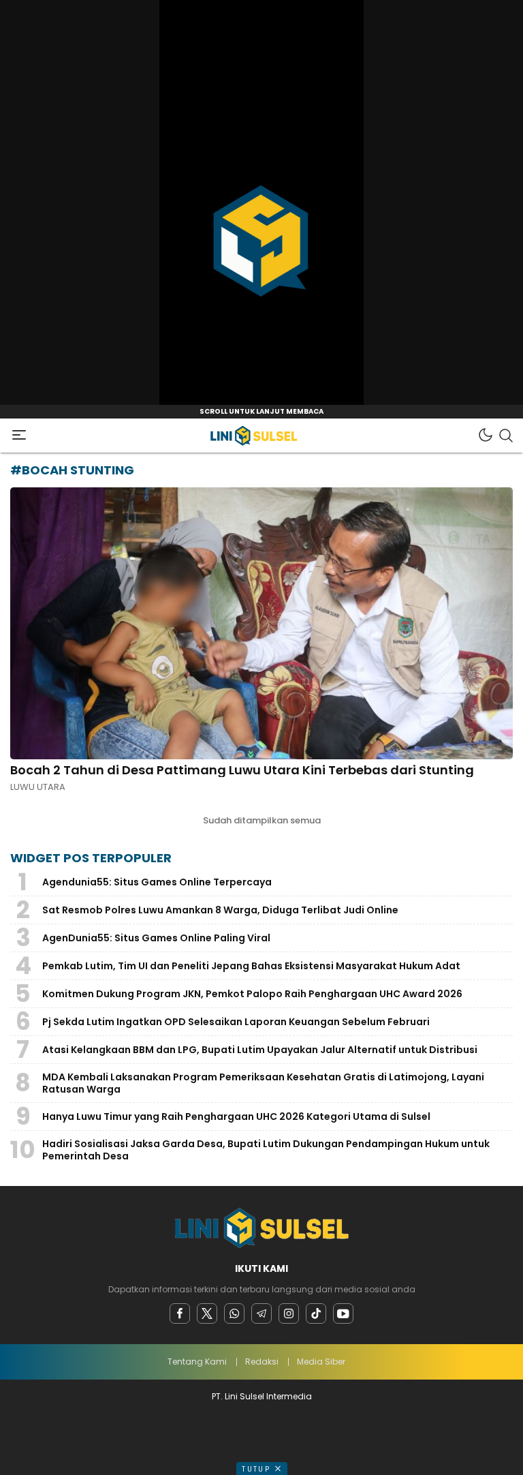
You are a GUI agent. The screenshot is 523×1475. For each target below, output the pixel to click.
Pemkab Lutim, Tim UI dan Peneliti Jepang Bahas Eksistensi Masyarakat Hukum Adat (251, 966)
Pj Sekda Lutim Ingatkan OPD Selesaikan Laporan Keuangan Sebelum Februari (236, 1022)
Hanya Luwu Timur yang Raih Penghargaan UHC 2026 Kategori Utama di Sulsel (236, 1116)
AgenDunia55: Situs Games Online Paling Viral (156, 938)
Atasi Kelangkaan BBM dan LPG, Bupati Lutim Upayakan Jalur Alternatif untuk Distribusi (259, 1049)
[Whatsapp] (234, 1313)
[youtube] (343, 1313)
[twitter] (207, 1313)
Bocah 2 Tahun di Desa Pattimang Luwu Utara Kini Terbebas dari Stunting (242, 769)
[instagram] (289, 1313)
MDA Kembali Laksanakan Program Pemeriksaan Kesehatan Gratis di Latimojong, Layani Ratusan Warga (263, 1083)
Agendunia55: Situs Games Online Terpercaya (157, 882)
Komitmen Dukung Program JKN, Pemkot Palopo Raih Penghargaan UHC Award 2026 (252, 994)
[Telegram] (261, 1313)
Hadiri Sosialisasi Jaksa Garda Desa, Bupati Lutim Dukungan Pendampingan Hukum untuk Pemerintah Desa (266, 1150)
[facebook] (180, 1313)
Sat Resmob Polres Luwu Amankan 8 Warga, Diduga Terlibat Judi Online (220, 910)
